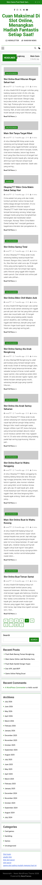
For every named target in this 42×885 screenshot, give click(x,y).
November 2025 (11, 740)
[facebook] (14, 10)
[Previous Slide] (35, 2)
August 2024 (9, 813)
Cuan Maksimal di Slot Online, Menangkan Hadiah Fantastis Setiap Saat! (21, 25)
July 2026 (8, 702)
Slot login (7, 854)
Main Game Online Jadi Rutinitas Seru (10, 2)
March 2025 (9, 779)
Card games (9, 831)
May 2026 (8, 711)
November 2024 (11, 798)
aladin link (7, 857)
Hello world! (33, 688)
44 (16, 625)
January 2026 (10, 731)
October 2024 (10, 803)
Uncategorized (11, 73)
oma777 (9, 86)
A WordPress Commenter (15, 687)
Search (6, 635)
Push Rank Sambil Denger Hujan (23, 2)
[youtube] (27, 10)
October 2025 (10, 745)
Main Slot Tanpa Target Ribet (18, 133)
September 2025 (11, 750)
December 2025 (11, 735)
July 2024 (8, 817)
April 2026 (9, 716)
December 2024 (11, 793)
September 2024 (11, 808)
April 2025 (9, 774)
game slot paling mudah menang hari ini (20, 865)
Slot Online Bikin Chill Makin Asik (20, 298)
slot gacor (7, 863)
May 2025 (8, 769)
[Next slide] (39, 2)
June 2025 (9, 764)
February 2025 (10, 784)
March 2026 (9, 721)
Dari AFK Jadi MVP (12, 669)
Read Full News (9, 116)
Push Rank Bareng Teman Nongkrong (19, 654)
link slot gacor (9, 860)
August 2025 (9, 755)
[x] (20, 10)
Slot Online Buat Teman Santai (19, 576)
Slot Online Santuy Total (15, 247)
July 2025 (8, 760)
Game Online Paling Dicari (15, 674)
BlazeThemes (26, 876)
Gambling (9, 181)
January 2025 (10, 789)
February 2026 (10, 726)
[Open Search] (35, 48)
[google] (23, 10)
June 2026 (9, 707)
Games (7, 841)
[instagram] (17, 10)
